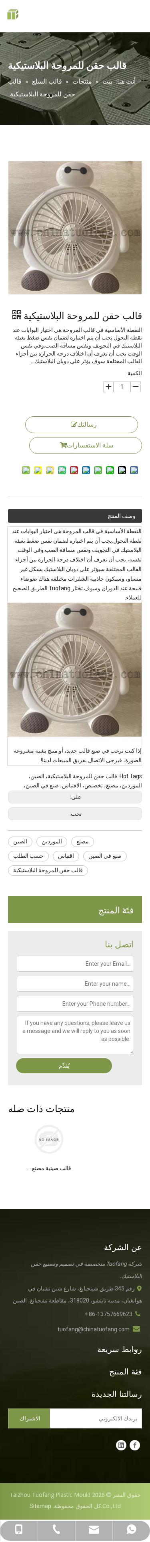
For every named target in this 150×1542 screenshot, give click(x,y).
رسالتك (87, 424)
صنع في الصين (105, 856)
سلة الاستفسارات (90, 445)
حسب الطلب (28, 856)
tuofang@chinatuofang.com (94, 1329)
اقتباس (66, 856)
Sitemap (40, 1506)
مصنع (82, 841)
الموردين (52, 841)
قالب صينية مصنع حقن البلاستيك (48, 1168)
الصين (20, 841)
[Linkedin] (121, 1445)
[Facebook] (135, 1445)
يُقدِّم (64, 1066)
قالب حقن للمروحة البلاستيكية (48, 870)
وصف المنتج (122, 516)
